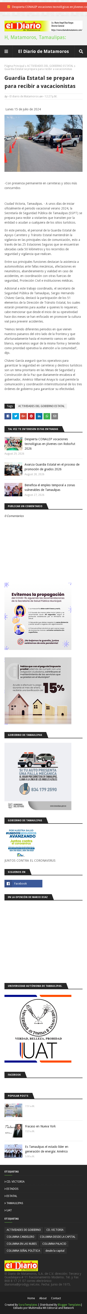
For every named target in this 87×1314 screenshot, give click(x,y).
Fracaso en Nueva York (40, 1126)
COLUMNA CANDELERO (20, 1236)
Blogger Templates (69, 1304)
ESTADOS (12, 1188)
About (43, 1298)
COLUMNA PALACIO (54, 1243)
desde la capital (55, 1250)
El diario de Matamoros (24, 96)
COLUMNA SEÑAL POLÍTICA (23, 1250)
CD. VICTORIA (15, 1181)
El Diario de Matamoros (43, 51)
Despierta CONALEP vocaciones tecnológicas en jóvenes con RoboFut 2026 (50, 443)
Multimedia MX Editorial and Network (51, 1308)
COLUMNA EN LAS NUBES (22, 1243)
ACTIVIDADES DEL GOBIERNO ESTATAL (50, 66)
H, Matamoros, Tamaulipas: (35, 37)
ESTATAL (11, 1196)
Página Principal (14, 66)
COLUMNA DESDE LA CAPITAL (57, 1236)
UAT (9, 1210)
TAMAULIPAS (14, 1203)
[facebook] (23, 883)
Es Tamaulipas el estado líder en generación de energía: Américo (46, 1149)
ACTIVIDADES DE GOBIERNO (24, 1229)
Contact (56, 1298)
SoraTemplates (28, 1304)
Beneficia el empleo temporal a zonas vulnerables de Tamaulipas (50, 487)
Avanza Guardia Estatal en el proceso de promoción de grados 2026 (52, 467)
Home (31, 1298)
